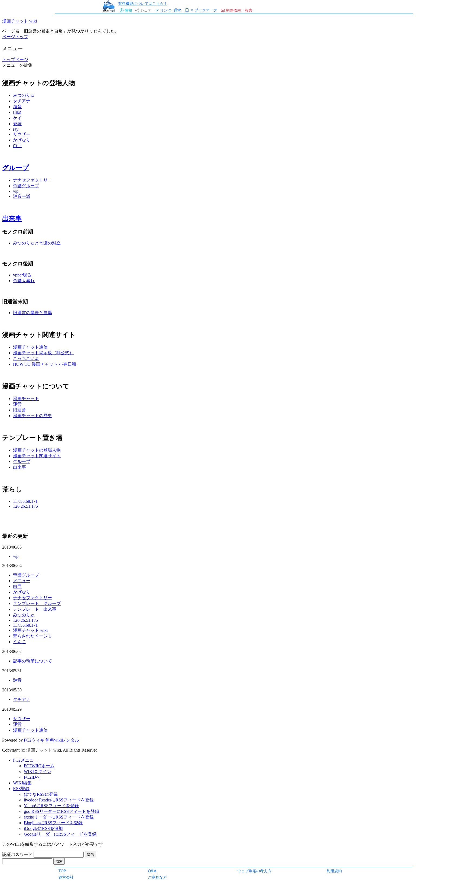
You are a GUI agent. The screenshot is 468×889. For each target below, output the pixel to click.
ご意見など (157, 877)
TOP (62, 870)
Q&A (152, 870)
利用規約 (334, 870)
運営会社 (66, 877)
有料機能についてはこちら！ (142, 3)
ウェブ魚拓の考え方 (254, 870)
